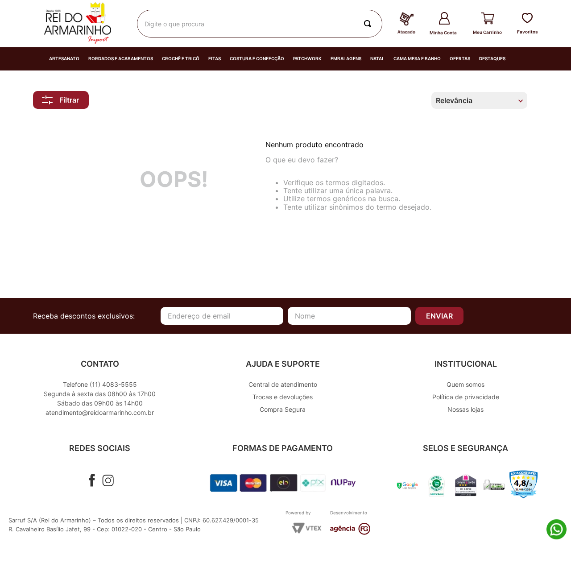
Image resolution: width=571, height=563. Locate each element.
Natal (377, 58)
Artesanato (64, 58)
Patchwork (307, 58)
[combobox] (259, 23)
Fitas (214, 58)
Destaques (492, 58)
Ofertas (460, 58)
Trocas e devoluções (282, 397)
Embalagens (346, 58)
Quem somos (465, 384)
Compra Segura (283, 409)
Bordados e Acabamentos (120, 58)
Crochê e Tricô (180, 58)
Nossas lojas (465, 409)
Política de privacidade (465, 397)
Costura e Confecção (257, 58)
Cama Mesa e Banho (417, 58)
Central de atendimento (282, 384)
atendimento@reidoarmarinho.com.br (100, 412)
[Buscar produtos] (369, 23)
